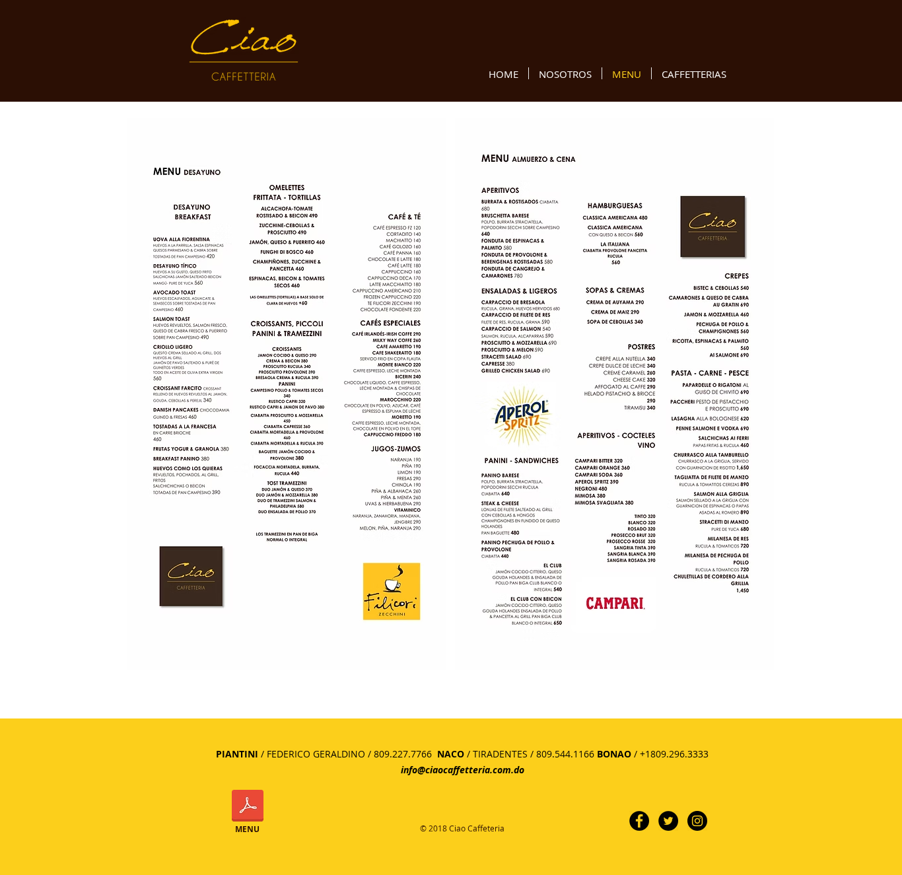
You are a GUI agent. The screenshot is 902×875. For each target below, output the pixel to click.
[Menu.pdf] (247, 807)
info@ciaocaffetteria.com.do (462, 769)
